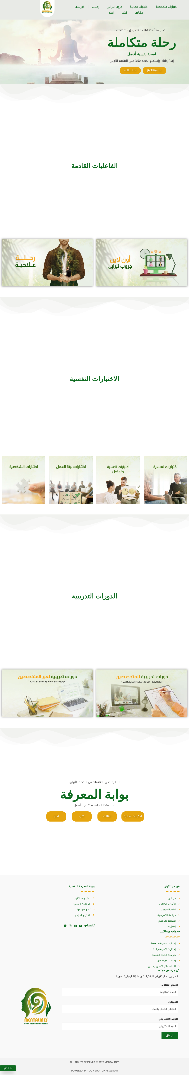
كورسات (80, 7)
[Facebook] (65, 925)
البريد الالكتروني (168, 1019)
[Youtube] (80, 925)
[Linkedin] (75, 925)
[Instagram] (70, 925)
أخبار (111, 12)
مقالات (139, 12)
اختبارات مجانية (139, 7)
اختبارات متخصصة (167, 7)
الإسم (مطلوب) (169, 984)
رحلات (95, 7)
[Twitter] (85, 925)
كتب (124, 12)
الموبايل (173, 1002)
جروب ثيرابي (114, 7)
